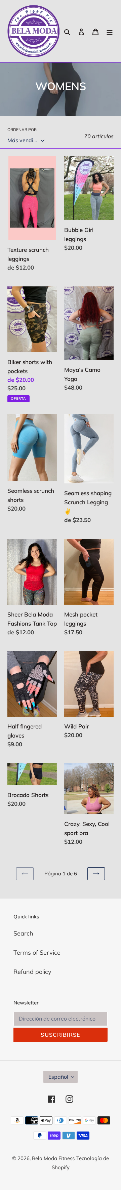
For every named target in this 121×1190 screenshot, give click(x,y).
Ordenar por (22, 129)
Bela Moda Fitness (53, 1158)
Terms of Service (37, 952)
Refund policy (32, 972)
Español (58, 1076)
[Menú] (110, 31)
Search (23, 933)
